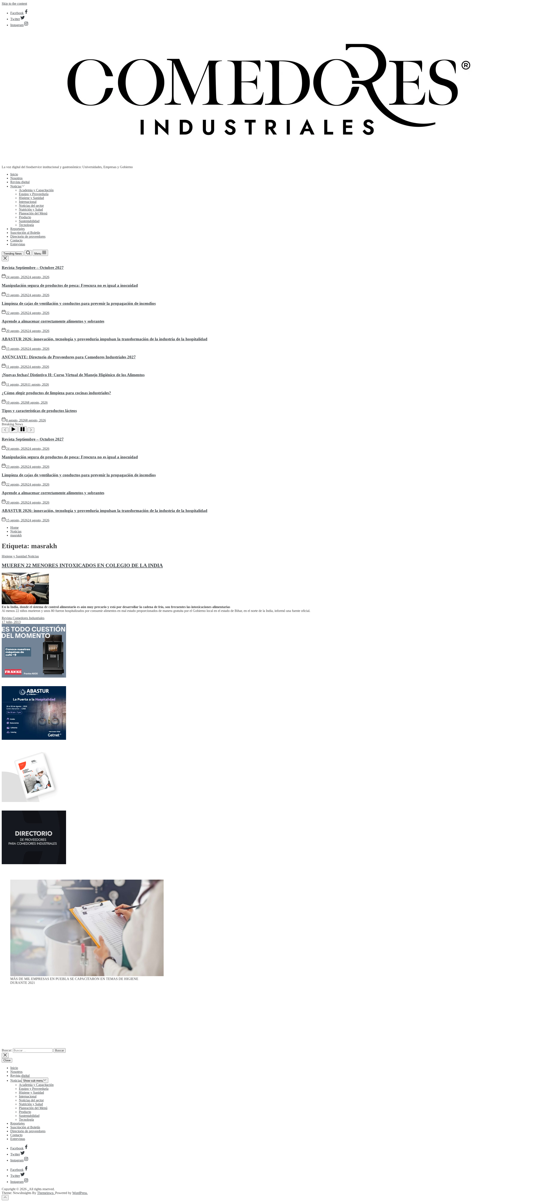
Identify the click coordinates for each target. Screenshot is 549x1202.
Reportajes (17, 229)
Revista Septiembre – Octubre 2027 (33, 267)
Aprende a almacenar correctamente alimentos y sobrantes (53, 321)
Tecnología (26, 225)
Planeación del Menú (33, 213)
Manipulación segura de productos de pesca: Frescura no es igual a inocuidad (70, 285)
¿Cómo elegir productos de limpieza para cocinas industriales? (56, 393)
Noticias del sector (31, 205)
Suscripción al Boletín (25, 232)
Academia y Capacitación (36, 190)
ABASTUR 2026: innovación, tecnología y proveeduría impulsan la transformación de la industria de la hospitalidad (104, 339)
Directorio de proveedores (27, 236)
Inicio (14, 174)
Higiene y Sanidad (31, 198)
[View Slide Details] (87, 975)
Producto (25, 217)
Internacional (27, 202)
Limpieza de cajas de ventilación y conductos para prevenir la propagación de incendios (79, 303)
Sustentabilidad (29, 221)
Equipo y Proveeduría (33, 194)
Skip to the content (14, 3)
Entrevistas (17, 244)
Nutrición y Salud (31, 209)
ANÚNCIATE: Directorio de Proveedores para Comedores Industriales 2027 (69, 357)
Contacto (16, 240)
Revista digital (20, 182)
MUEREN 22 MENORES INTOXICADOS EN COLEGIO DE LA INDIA (82, 565)
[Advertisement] (274, 1018)
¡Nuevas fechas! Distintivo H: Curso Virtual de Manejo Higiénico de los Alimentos (73, 375)
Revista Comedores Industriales (23, 618)
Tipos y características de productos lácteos (39, 410)
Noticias (15, 186)
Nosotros (16, 178)
